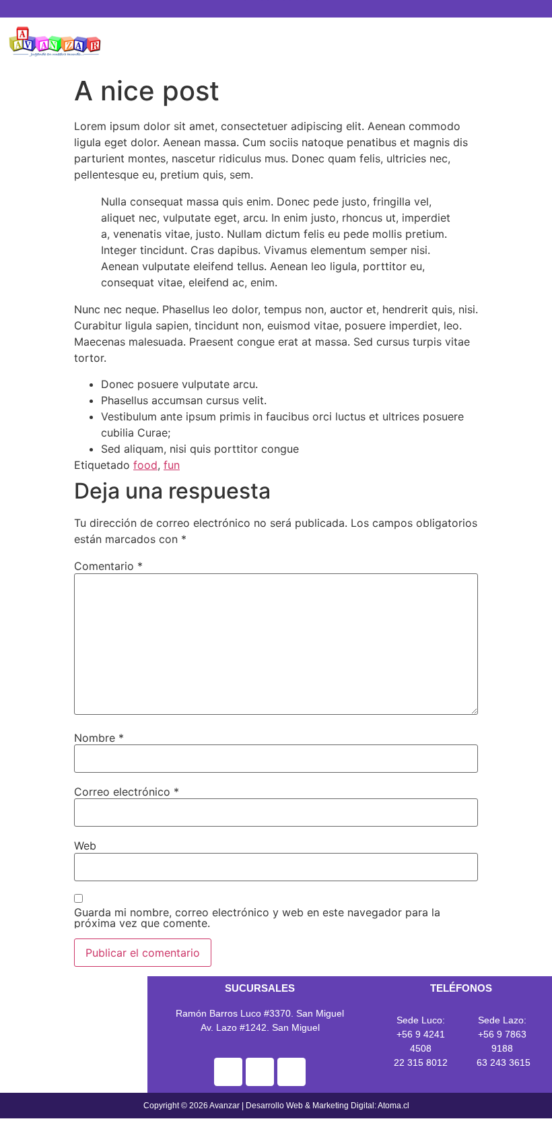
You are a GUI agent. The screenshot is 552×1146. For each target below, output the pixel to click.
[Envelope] (298, 9)
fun (172, 465)
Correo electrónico (126, 791)
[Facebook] (253, 9)
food (145, 465)
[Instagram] (276, 9)
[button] (331, 50)
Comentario (108, 566)
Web (85, 845)
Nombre (99, 737)
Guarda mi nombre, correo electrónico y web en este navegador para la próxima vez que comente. (257, 917)
